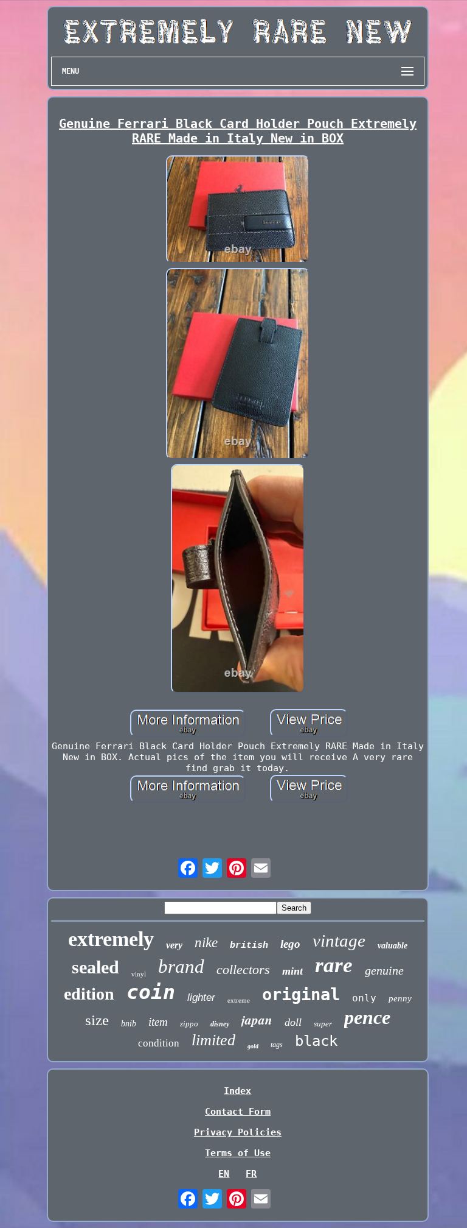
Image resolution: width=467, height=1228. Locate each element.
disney (219, 1024)
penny (400, 998)
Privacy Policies (238, 1132)
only (364, 998)
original (301, 994)
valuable (392, 945)
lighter (201, 997)
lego (290, 943)
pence (367, 1017)
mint (292, 971)
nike (206, 942)
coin (150, 992)
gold (252, 1046)
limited (213, 1040)
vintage (339, 940)
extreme (238, 1000)
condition (158, 1043)
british (249, 945)
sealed (95, 967)
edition (89, 993)
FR (251, 1173)
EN (223, 1173)
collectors (243, 969)
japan (256, 1020)
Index (237, 1090)
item (158, 1021)
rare (334, 965)
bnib (128, 1023)
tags (277, 1044)
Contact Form (238, 1111)
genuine (384, 970)
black (316, 1041)
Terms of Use (238, 1153)
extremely (111, 939)
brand (181, 966)
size (97, 1020)
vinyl (138, 974)
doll (293, 1022)
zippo (189, 1023)
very (174, 945)
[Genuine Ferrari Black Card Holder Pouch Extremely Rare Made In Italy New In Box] (237, 210)
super (323, 1023)
